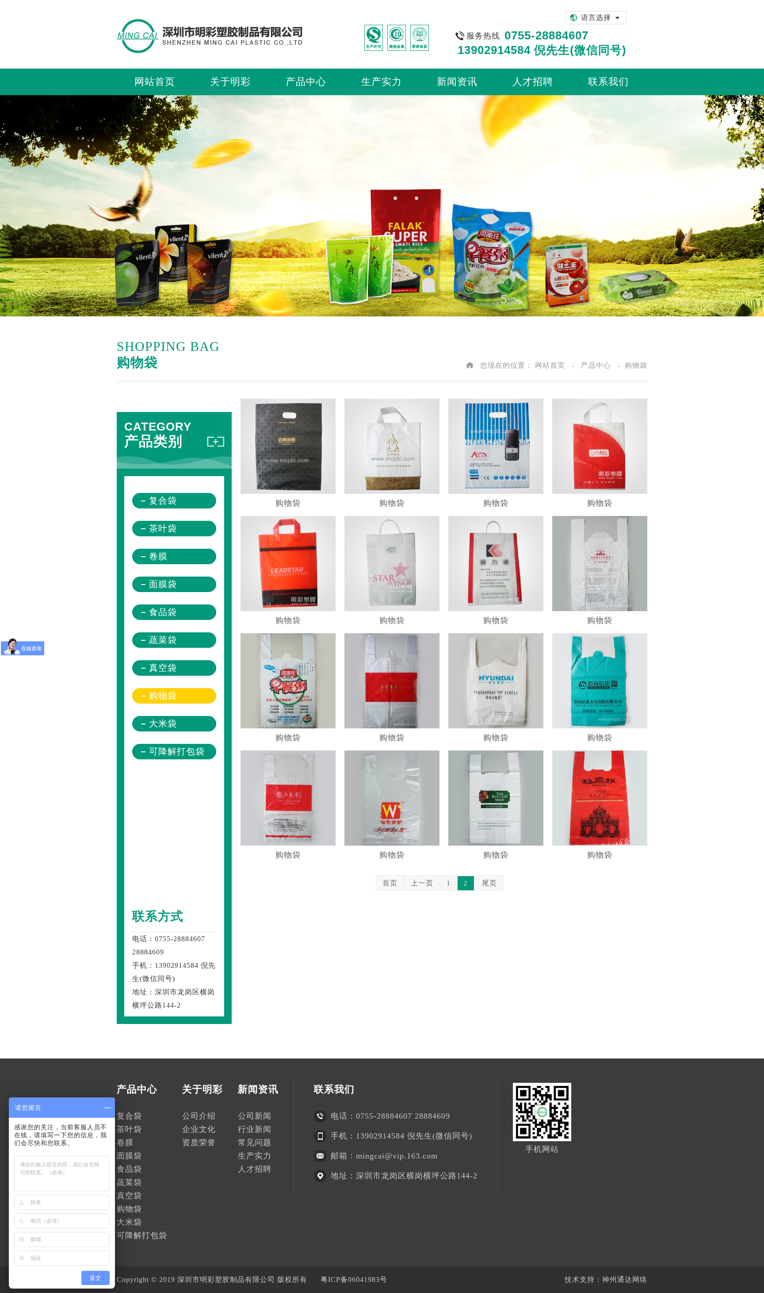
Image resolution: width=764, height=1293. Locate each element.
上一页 (422, 883)
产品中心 (596, 365)
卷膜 (158, 556)
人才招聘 (254, 1169)
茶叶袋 (163, 528)
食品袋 (163, 612)
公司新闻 (254, 1116)
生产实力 (254, 1155)
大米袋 (163, 723)
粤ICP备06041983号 (354, 1279)
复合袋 (163, 500)
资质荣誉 (199, 1142)
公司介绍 (199, 1116)
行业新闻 (254, 1129)
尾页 (489, 883)
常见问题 (254, 1142)
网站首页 (550, 365)
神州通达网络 (624, 1279)
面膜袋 (163, 584)
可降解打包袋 (177, 751)
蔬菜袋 (163, 640)
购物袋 (163, 695)
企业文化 (199, 1129)
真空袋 (163, 668)
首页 (389, 883)
